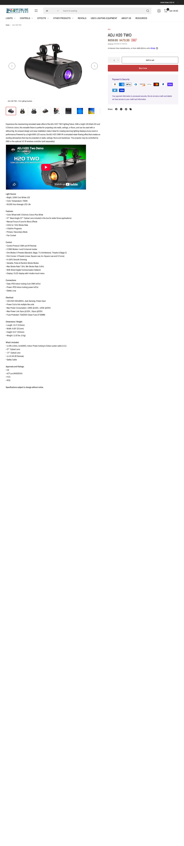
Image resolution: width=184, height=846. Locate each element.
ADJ (109, 29)
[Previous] (12, 66)
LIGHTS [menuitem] (9, 18)
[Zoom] (95, 33)
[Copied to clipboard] (130, 109)
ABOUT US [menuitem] (126, 18)
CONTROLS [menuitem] (25, 18)
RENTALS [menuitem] (82, 18)
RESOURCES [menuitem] (141, 18)
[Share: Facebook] (116, 109)
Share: (110, 109)
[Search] (147, 10)
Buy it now (143, 68)
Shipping (110, 44)
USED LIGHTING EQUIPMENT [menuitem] (104, 18)
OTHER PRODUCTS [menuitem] (62, 18)
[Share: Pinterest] (126, 109)
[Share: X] (121, 109)
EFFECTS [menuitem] (41, 18)
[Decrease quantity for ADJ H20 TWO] (110, 60)
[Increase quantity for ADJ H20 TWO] (118, 60)
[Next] (94, 66)
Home (7, 25)
